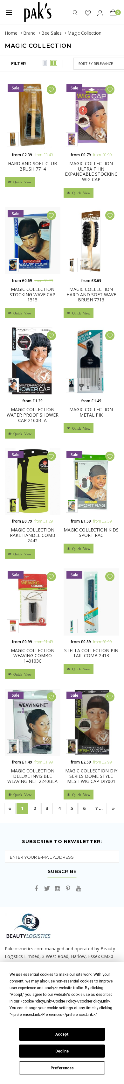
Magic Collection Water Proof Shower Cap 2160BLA (33, 414)
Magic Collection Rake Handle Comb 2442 (32, 535)
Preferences (62, 1068)
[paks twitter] (47, 888)
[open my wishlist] (88, 13)
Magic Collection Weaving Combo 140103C (32, 655)
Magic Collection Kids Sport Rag (91, 532)
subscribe (62, 871)
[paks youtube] (78, 888)
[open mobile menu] (9, 12)
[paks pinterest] (68, 888)
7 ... (99, 808)
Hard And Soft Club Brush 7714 (32, 166)
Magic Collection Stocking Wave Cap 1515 (32, 294)
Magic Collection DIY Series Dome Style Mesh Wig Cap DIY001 (91, 776)
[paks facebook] (36, 888)
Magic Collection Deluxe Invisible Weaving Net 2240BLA (32, 776)
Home (11, 33)
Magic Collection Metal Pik (91, 412)
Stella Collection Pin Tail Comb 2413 (91, 653)
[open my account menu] (100, 13)
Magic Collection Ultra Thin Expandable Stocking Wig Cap (91, 171)
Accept (62, 1034)
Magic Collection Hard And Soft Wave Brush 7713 (91, 294)
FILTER (18, 63)
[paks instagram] (57, 888)
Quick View (21, 182)
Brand (29, 33)
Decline (62, 1051)
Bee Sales (51, 33)
